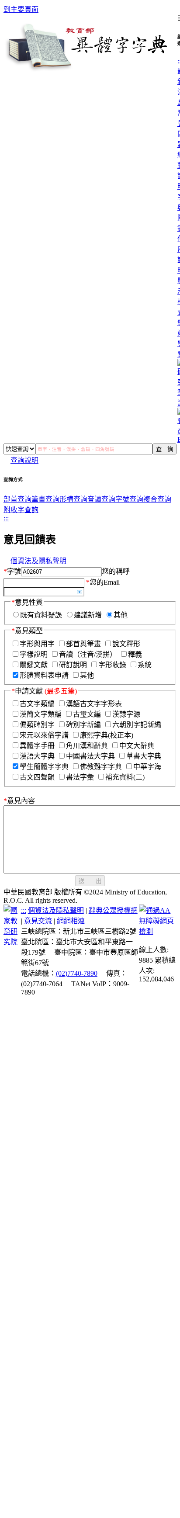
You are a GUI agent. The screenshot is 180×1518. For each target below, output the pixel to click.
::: (6, 518)
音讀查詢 (101, 499)
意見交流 (38, 921)
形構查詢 (73, 499)
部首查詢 (17, 499)
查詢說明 (24, 460)
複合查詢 (157, 499)
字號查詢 (129, 499)
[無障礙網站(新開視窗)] (158, 931)
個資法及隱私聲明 (38, 561)
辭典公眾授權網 (113, 910)
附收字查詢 (20, 509)
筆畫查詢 (45, 499)
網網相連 (71, 921)
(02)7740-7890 (76, 973)
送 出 (90, 881)
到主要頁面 (20, 9)
